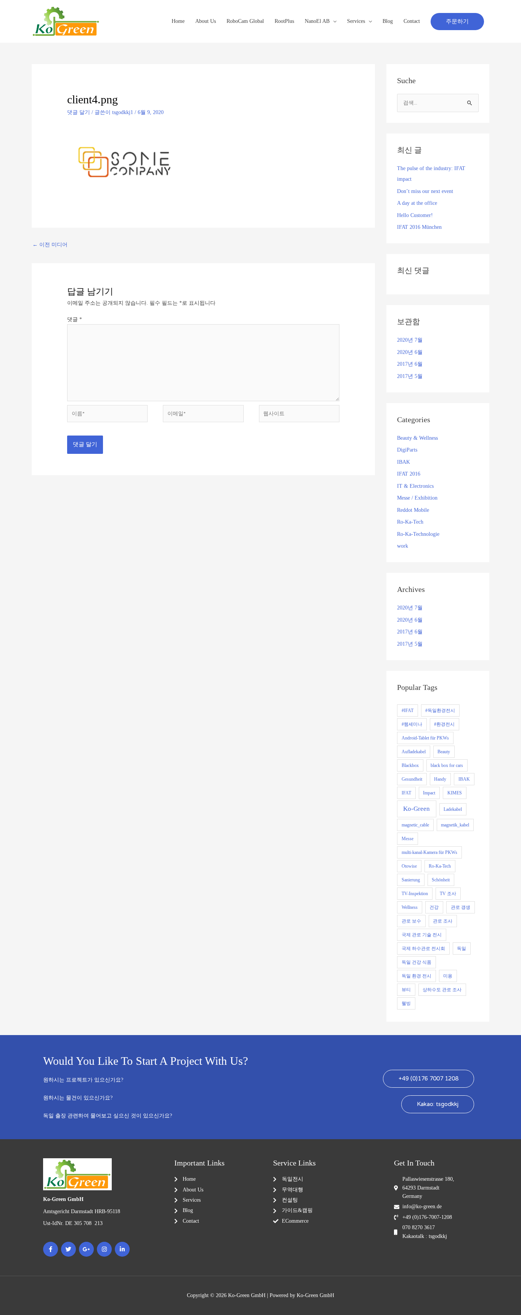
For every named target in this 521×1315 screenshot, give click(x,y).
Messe (407, 838)
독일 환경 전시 (416, 976)
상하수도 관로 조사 (442, 989)
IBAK (403, 462)
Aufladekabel (414, 751)
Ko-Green (416, 808)
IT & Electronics (415, 486)
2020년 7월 (410, 340)
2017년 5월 (410, 376)
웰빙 (406, 1003)
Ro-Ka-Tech (410, 522)
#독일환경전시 (440, 710)
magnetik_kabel (455, 825)
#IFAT (407, 710)
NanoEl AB (317, 21)
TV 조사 (448, 893)
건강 (434, 907)
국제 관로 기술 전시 (422, 934)
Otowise (409, 866)
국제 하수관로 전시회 (423, 948)
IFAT (406, 793)
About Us (205, 21)
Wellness (410, 907)
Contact (412, 21)
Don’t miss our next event (425, 191)
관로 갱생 (460, 907)
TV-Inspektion (415, 893)
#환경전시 (444, 724)
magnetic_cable (415, 825)
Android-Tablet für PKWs (425, 738)
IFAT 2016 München (419, 227)
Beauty (443, 751)
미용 (447, 976)
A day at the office (417, 203)
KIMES (454, 793)
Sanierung (411, 880)
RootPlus (284, 21)
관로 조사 (442, 921)
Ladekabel (453, 809)
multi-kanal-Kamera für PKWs (429, 852)
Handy (440, 779)
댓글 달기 (78, 112)
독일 (461, 948)
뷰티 (406, 989)
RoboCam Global (245, 21)
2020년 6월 (410, 352)
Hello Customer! (415, 215)
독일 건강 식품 (416, 962)
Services (356, 21)
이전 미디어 (50, 245)
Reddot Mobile (413, 510)
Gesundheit (412, 779)
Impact (429, 793)
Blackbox (410, 765)
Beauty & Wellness (417, 438)
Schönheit (441, 880)
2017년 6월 (410, 364)
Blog (388, 21)
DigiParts (407, 450)
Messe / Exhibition (417, 498)
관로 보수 (411, 921)
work (402, 546)
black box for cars (447, 765)
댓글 (74, 319)
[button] (457, 21)
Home (178, 21)
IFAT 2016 (408, 474)
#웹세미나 (412, 724)
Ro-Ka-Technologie (418, 534)
